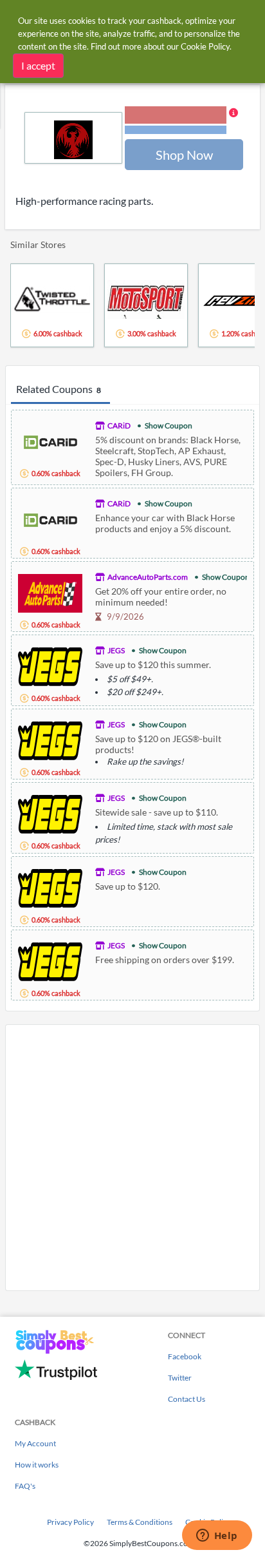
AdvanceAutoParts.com (147, 577)
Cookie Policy (205, 46)
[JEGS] (50, 665)
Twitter (180, 1377)
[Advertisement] (132, 1157)
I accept (38, 65)
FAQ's (25, 1486)
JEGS (116, 650)
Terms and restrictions (175, 130)
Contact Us (186, 1399)
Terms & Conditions (139, 1522)
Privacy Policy (70, 1522)
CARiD (119, 425)
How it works (37, 1464)
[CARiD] (50, 440)
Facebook (184, 1356)
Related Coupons (58, 389)
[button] (181, 121)
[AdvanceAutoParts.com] (50, 592)
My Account (35, 1443)
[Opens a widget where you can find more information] (216, 1536)
